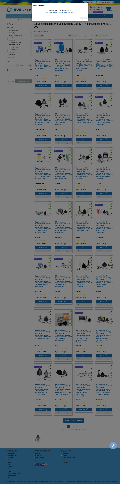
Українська (70, 12)
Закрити (83, 18)
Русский (54, 12)
